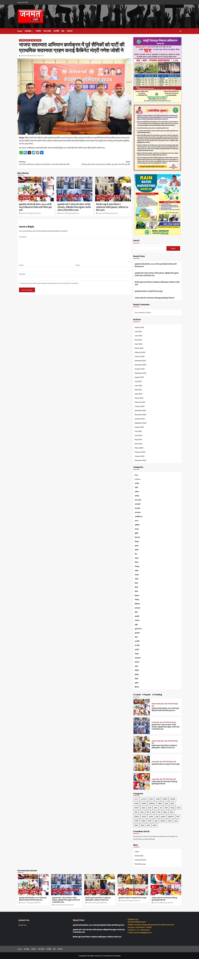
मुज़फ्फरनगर (138, 629)
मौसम (136, 637)
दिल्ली (21, 199)
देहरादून (38, 40)
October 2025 (140, 369)
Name (21, 265)
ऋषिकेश (137, 525)
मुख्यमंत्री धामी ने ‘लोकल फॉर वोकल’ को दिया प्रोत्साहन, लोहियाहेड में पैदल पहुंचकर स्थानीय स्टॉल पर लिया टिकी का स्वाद (74, 207)
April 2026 (138, 344)
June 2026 (138, 336)
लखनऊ (137, 662)
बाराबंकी (137, 616)
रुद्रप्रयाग (138, 658)
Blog (136, 475)
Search (136, 240)
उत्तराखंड (28, 31)
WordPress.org (140, 864)
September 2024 (140, 423)
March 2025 (139, 398)
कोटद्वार (137, 541)
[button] (180, 31)
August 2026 (139, 327)
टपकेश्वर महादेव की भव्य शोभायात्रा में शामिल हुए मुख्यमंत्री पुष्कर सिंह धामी (154, 298)
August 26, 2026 (111, 213)
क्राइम (136, 546)
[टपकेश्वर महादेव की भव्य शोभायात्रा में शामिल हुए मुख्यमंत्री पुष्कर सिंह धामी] (141, 781)
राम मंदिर (137, 645)
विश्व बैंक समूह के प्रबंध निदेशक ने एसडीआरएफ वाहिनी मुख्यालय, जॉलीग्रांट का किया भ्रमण (112, 207)
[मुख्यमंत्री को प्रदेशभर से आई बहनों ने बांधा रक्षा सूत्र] (141, 763)
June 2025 (138, 385)
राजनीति (56, 31)
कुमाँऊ (27, 40)
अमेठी (136, 487)
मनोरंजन (69, 31)
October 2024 (140, 419)
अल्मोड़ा (137, 496)
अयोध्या (137, 491)
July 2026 (138, 331)
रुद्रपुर (137, 654)
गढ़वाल (33, 40)
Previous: (44, 163)
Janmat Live (24, 55)
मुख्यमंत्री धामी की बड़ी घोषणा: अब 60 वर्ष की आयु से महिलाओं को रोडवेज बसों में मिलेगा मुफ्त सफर (35, 207)
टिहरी (136, 583)
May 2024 (138, 439)
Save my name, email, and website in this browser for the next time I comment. (50, 283)
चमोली (136, 570)
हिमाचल (137, 687)
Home (19, 31)
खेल (63, 31)
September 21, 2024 (35, 55)
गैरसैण (45, 196)
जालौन (136, 579)
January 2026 (139, 356)
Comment (23, 237)
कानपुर (137, 529)
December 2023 (140, 460)
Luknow (137, 479)
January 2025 (139, 406)
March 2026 (139, 348)
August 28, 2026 (33, 213)
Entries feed (139, 856)
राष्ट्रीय (38, 31)
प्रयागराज (137, 608)
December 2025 (140, 360)
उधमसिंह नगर (138, 516)
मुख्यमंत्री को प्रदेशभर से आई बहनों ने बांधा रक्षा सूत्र (149, 291)
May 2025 (138, 390)
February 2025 (140, 402)
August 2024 (139, 427)
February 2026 (140, 352)
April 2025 (138, 394)
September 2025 (140, 373)
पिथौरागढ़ (137, 604)
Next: (106, 163)
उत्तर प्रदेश (47, 31)
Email (78, 265)
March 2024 (139, 448)
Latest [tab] (138, 694)
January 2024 (139, 456)
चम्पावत (137, 575)
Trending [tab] (157, 694)
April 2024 (138, 444)
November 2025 (140, 365)
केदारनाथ (137, 537)
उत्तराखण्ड (28, 196)
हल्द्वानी (136, 683)
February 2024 (140, 452)
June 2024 (138, 435)
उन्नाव (136, 521)
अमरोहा (137, 483)
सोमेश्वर (137, 670)
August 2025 (139, 377)
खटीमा (136, 550)
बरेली (136, 612)
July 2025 (138, 381)
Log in (137, 851)
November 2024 (140, 415)
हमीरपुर (137, 674)
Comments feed (140, 860)
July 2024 (138, 431)
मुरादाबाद (137, 633)
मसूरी (32, 199)
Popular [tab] (147, 694)
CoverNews (106, 956)
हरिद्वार (136, 678)
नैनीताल (137, 600)
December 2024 (140, 410)
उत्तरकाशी (137, 504)
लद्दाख (136, 666)
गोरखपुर (137, 566)
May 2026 (138, 340)
